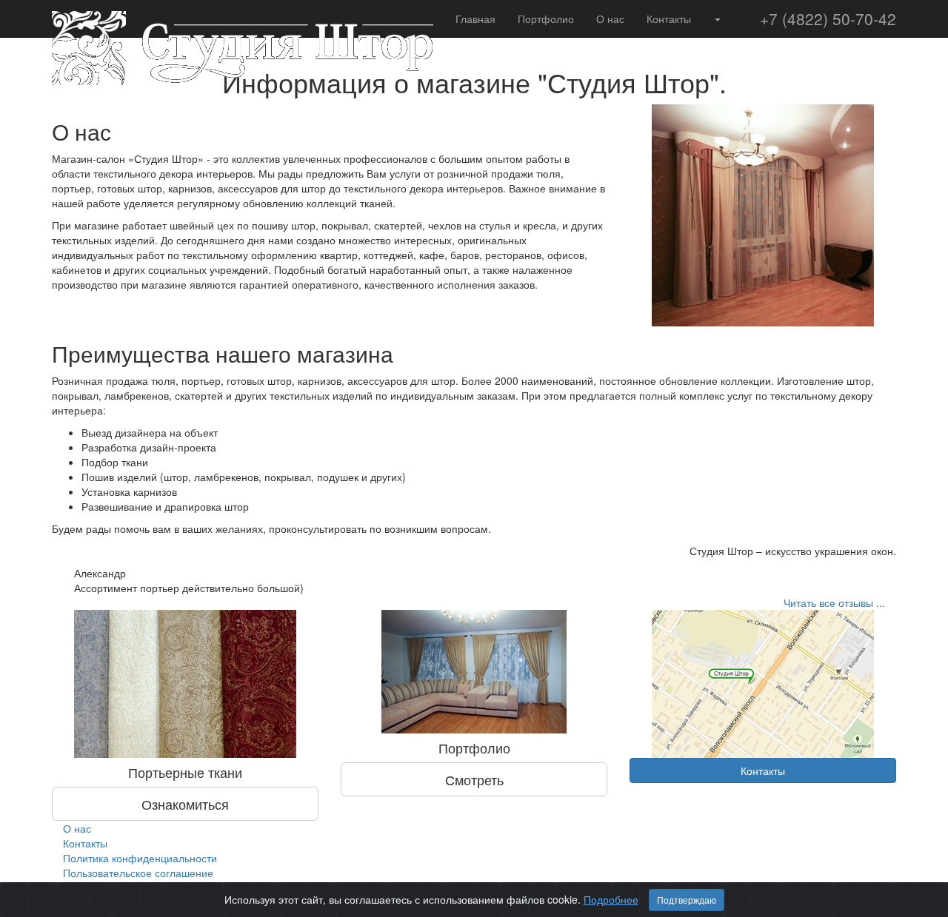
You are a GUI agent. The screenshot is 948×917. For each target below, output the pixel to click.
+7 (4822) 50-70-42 (828, 18)
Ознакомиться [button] (185, 803)
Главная (475, 18)
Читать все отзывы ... (834, 602)
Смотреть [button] (474, 779)
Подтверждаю (686, 899)
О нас (610, 18)
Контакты (669, 18)
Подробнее (611, 899)
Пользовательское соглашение (138, 872)
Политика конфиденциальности (140, 857)
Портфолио (546, 18)
